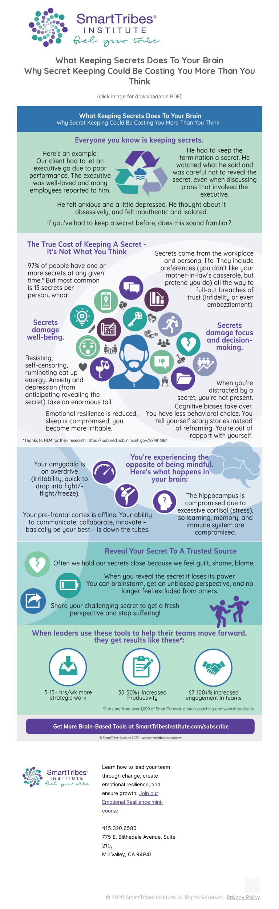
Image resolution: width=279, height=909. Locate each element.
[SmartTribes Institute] (94, 27)
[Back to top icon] (252, 885)
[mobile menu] (253, 27)
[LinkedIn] (252, 774)
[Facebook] (203, 774)
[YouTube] (235, 774)
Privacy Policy (243, 897)
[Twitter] (219, 774)
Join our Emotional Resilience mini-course (132, 802)
